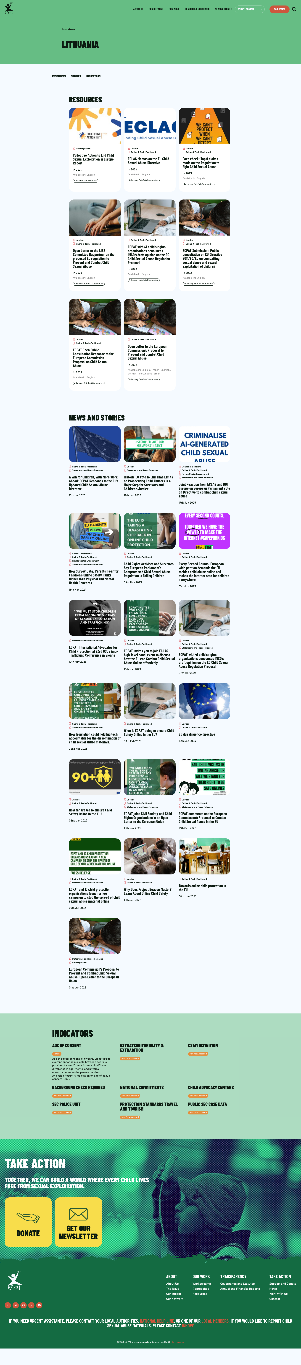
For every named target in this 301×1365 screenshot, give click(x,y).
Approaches (201, 1288)
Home (64, 29)
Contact (274, 1298)
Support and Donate (282, 1283)
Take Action (279, 9)
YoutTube (39, 1305)
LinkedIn (31, 1305)
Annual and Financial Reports (240, 1288)
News (273, 1288)
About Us (172, 1283)
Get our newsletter (78, 1233)
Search (294, 9)
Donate (28, 1233)
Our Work (174, 9)
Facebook (8, 1305)
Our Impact (173, 1293)
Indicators (93, 76)
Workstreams (202, 1283)
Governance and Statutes (237, 1283)
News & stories (223, 9)
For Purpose (178, 1342)
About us (138, 9)
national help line (157, 1321)
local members (215, 1321)
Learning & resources (197, 9)
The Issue (172, 1288)
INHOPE (188, 1326)
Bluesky (16, 1305)
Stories (76, 76)
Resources (59, 76)
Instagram (23, 1305)
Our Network (156, 9)
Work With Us (278, 1293)
